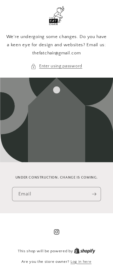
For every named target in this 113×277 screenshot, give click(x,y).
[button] (56, 66)
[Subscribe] (94, 194)
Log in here (81, 261)
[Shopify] (84, 251)
